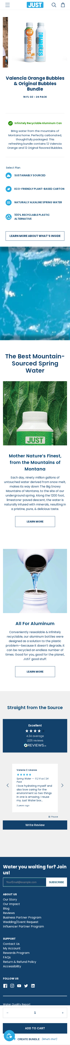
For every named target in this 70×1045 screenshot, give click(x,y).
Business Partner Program (22, 918)
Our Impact (11, 904)
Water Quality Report (16, 1004)
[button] (7, 5)
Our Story (10, 900)
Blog (6, 909)
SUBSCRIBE (56, 882)
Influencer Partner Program (23, 927)
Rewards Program (16, 953)
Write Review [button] (35, 825)
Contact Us (11, 944)
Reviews (9, 913)
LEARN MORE (35, 521)
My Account (12, 948)
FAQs (7, 957)
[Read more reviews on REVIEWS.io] (35, 746)
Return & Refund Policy (19, 962)
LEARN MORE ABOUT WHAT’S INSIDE (35, 236)
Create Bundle (29, 1039)
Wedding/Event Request (20, 922)
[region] (35, 785)
